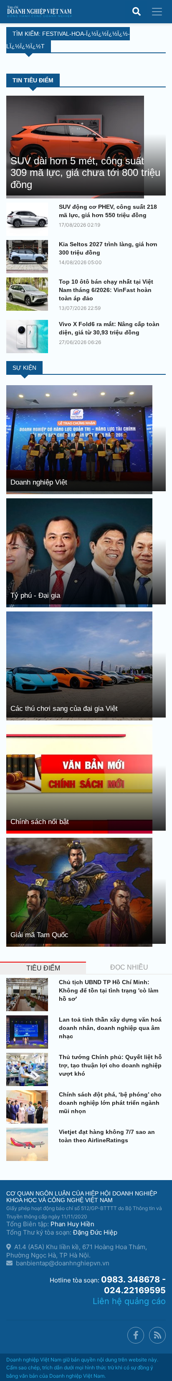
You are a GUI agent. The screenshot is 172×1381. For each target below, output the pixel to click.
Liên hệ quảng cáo (129, 1301)
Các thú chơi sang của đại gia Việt (64, 709)
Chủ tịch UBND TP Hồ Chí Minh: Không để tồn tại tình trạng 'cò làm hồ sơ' (108, 990)
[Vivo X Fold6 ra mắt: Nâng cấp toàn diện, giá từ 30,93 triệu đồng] (29, 336)
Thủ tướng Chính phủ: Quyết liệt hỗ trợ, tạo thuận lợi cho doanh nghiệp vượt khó (110, 1065)
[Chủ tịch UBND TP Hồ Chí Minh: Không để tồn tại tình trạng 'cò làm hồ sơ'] (29, 994)
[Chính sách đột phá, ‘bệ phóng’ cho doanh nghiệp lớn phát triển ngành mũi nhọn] (29, 1107)
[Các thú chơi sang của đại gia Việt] (79, 665)
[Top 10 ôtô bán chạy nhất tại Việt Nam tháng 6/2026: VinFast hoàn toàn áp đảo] (29, 294)
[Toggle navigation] (157, 11)
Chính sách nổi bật (39, 822)
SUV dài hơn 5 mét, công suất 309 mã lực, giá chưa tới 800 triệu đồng (85, 173)
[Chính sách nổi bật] (79, 778)
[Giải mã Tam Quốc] (79, 892)
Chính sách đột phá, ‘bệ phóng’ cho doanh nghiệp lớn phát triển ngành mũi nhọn (110, 1102)
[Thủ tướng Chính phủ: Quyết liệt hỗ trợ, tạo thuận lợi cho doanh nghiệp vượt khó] (29, 1069)
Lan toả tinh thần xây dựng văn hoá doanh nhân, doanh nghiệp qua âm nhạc (110, 1027)
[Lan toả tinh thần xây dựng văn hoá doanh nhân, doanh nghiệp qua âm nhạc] (29, 1032)
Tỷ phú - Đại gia (35, 595)
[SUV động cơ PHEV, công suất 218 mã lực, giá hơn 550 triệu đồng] (29, 219)
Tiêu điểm (43, 968)
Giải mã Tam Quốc (39, 935)
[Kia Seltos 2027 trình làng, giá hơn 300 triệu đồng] (29, 256)
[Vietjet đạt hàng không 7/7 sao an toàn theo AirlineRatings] (29, 1144)
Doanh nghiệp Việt (38, 482)
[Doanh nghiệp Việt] (79, 439)
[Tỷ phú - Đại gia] (79, 552)
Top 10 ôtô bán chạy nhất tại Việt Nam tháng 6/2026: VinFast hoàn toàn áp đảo (106, 290)
